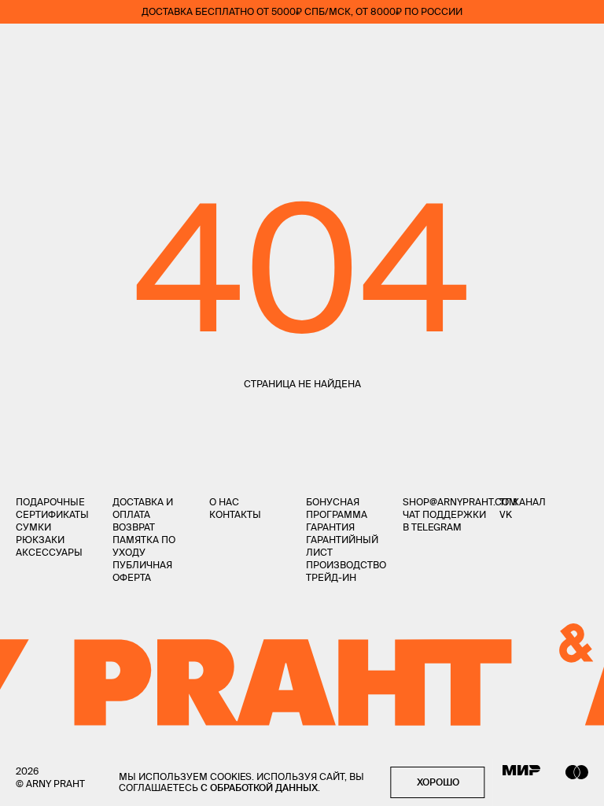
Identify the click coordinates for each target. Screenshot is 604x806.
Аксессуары (49, 552)
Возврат (133, 527)
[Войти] (536, 47)
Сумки (33, 527)
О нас (224, 502)
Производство (346, 565)
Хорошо (438, 782)
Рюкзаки (40, 539)
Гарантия (330, 527)
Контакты (235, 514)
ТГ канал (522, 502)
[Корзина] (581, 47)
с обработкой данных (259, 787)
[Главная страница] (302, 47)
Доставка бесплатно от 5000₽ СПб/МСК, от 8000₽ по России (302, 11)
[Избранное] (489, 47)
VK (505, 514)
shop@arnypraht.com (460, 502)
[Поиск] (67, 47)
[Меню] (23, 47)
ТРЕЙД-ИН (331, 577)
